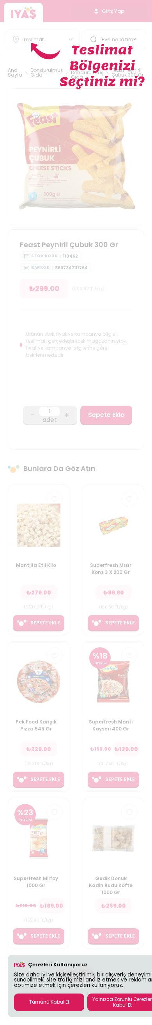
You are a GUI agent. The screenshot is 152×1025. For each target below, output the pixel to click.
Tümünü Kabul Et (49, 1002)
